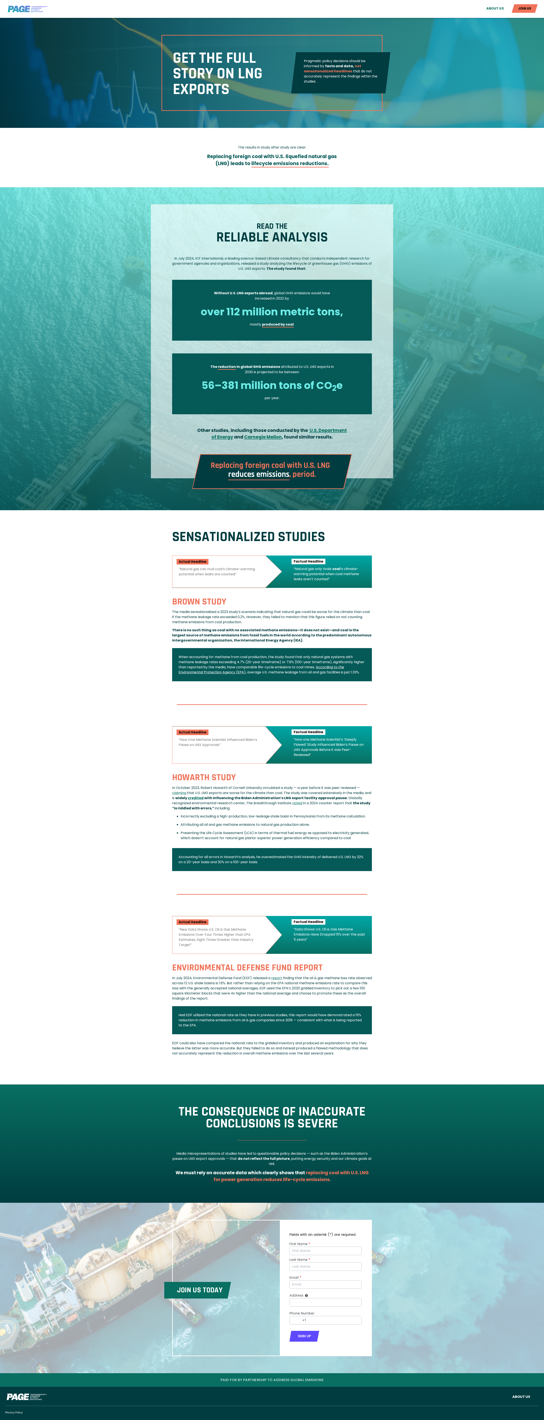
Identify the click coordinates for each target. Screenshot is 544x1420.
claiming (179, 792)
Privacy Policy (14, 1412)
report (276, 978)
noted (297, 803)
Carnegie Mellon (263, 437)
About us (495, 8)
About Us (521, 1396)
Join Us (524, 8)
